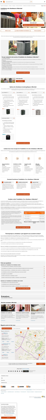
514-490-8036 (9, 349)
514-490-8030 (7, 348)
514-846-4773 (8, 339)
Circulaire (12, 341)
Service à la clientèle (25, 368)
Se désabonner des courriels (38, 391)
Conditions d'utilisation (4, 391)
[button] (1, 1)
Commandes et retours (4, 375)
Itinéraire (8, 341)
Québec (10, 5)
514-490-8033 (8, 350)
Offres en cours (8, 30)
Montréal (14, 5)
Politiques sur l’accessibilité (30, 391)
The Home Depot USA (23, 391)
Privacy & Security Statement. (10, 413)
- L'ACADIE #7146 (5, 354)
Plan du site (2, 393)
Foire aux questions (37, 30)
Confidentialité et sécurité (11, 391)
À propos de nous (4, 382)
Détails (3, 341)
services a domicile (19, 5)
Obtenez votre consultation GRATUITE (33, 25)
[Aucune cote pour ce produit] (3, 9)
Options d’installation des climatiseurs (22, 30)
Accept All (8, 417)
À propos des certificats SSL (37, 397)
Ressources (3, 380)
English (42, 5)
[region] (8, 411)
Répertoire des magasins (4, 5)
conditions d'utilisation (29, 389)
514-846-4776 (9, 338)
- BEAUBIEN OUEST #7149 (6, 343)
